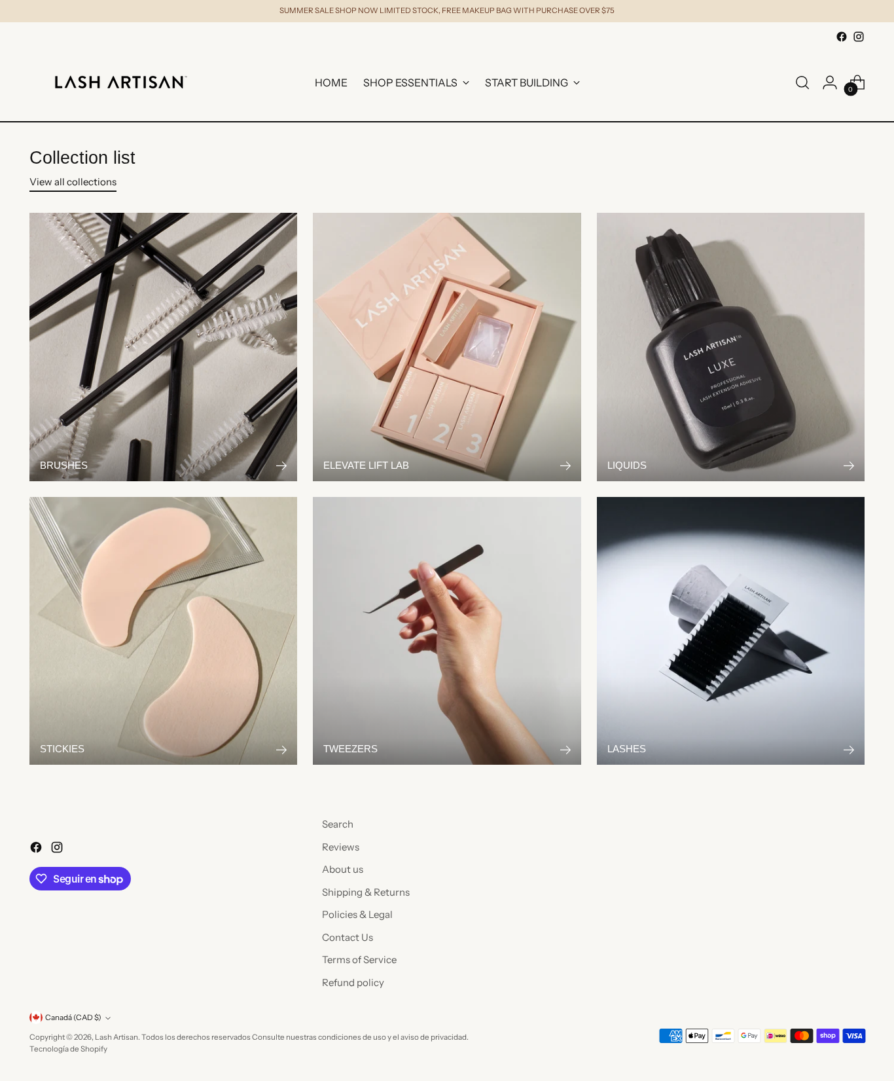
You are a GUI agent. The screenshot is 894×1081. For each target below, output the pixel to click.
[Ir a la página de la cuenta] (830, 82)
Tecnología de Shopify (68, 1049)
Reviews (340, 847)
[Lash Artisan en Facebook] (842, 37)
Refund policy (353, 982)
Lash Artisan (116, 1037)
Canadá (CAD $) (73, 1017)
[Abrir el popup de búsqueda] (802, 82)
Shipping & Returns (366, 892)
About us (342, 869)
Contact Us (347, 937)
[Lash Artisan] (121, 82)
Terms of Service (359, 959)
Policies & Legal (357, 914)
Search (337, 824)
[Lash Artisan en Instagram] (859, 37)
